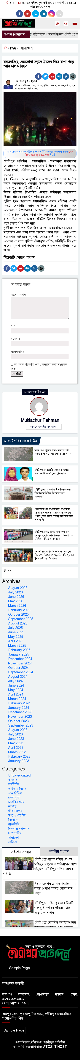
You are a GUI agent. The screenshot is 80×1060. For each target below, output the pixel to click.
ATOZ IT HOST (55, 1047)
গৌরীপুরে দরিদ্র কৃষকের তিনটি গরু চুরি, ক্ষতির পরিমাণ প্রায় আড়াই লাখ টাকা (53, 908)
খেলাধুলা (14, 798)
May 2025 (15, 637)
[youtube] (51, 13)
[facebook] (19, 13)
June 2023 (16, 739)
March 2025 (17, 646)
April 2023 (15, 748)
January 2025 (18, 654)
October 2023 (18, 721)
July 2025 (15, 628)
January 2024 (18, 708)
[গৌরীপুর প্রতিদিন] (40, 953)
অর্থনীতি (13, 784)
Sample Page (19, 968)
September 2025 (20, 619)
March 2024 (17, 699)
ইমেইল (15, 339)
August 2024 (17, 677)
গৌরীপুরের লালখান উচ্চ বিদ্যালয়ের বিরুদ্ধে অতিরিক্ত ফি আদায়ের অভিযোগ (53, 493)
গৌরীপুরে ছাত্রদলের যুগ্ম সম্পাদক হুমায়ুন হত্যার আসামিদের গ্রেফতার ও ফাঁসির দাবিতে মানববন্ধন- (54, 535)
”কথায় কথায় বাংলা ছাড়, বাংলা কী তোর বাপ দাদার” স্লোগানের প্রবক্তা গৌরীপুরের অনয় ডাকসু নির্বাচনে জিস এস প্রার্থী (54, 514)
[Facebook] (38, 76)
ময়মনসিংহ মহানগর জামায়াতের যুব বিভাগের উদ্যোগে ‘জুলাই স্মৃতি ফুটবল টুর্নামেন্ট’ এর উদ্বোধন (54, 555)
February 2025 (19, 650)
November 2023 (20, 717)
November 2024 (20, 663)
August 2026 (17, 588)
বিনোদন (13, 820)
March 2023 (17, 752)
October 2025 (18, 614)
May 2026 (15, 601)
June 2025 (16, 632)
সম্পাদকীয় (15, 833)
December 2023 (20, 712)
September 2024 (20, 672)
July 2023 (15, 734)
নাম (13, 326)
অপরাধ (12, 780)
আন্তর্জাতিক (15, 793)
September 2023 (20, 725)
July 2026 (15, 592)
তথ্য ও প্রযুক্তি (16, 815)
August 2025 (17, 623)
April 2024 (15, 694)
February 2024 (19, 703)
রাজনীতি (13, 824)
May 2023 (15, 743)
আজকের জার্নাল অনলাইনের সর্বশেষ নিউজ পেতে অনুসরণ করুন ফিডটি (40, 153)
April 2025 (15, 641)
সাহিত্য (12, 842)
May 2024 (15, 690)
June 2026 (16, 597)
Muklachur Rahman (40, 420)
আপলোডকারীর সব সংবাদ (44, 426)
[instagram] (35, 13)
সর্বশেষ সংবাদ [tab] (21, 852)
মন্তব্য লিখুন (18, 295)
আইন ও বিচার (17, 789)
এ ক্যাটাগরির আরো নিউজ (20, 441)
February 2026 (19, 610)
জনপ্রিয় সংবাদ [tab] (59, 851)
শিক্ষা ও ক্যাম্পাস (18, 829)
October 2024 (18, 668)
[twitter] (27, 13)
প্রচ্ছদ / (12, 48)
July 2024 (15, 681)
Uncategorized (19, 775)
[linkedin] (43, 13)
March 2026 (17, 606)
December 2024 (20, 659)
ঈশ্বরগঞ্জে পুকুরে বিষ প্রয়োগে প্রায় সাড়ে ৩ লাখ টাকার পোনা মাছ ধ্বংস (53, 452)
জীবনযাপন (15, 811)
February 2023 (19, 757)
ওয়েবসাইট (17, 352)
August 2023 (17, 730)
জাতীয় (12, 806)
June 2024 (16, 685)
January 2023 (18, 761)
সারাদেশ (27, 48)
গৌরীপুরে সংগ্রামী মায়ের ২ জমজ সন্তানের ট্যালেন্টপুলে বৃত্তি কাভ (52, 471)
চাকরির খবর (16, 802)
